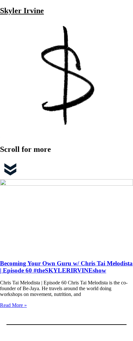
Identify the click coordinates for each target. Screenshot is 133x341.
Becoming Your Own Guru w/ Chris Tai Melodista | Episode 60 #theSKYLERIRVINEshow (66, 267)
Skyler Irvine (22, 10)
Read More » (13, 305)
